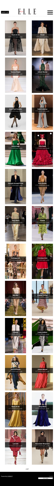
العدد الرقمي (5, 12)
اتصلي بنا (51, 476)
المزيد (27, 469)
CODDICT (10, 476)
